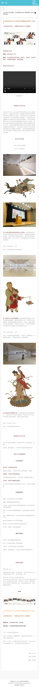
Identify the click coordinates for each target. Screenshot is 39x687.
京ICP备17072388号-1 (19, 685)
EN (6, 3)
